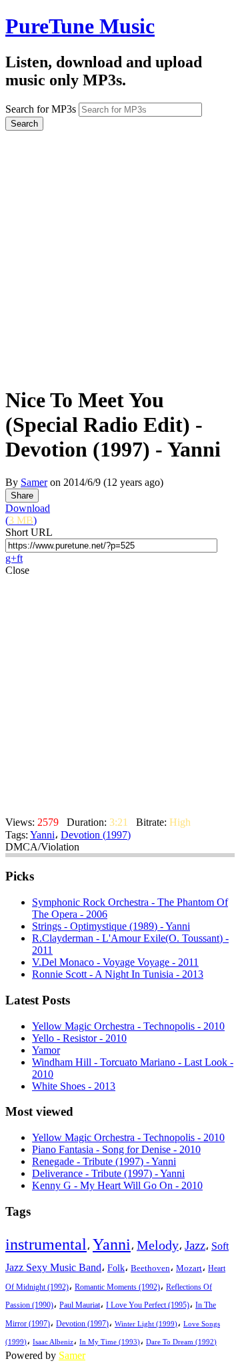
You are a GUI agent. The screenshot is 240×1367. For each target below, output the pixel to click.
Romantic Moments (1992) (117, 1287)
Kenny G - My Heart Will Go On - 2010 (117, 1185)
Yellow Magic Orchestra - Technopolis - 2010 (128, 1026)
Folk (116, 1268)
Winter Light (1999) (146, 1324)
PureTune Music (80, 26)
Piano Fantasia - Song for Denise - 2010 (116, 1149)
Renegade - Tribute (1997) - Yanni (104, 1161)
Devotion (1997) (96, 834)
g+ (11, 558)
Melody (158, 1245)
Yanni (42, 834)
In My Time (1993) (109, 1342)
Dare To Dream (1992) (181, 1342)
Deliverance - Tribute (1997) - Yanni (108, 1173)
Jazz (195, 1245)
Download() (27, 514)
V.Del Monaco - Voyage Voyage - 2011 (115, 962)
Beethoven (150, 1268)
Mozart (189, 1268)
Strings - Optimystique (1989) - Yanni (111, 926)
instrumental (46, 1244)
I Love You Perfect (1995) (147, 1305)
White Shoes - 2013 (73, 1086)
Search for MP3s (40, 109)
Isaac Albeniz (53, 1342)
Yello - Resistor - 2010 (79, 1038)
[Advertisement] (120, 254)
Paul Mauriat (79, 1305)
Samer (34, 482)
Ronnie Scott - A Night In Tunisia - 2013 (117, 974)
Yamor (46, 1050)
